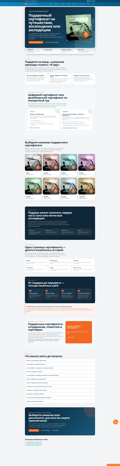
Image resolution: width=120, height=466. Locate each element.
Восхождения (62, 3)
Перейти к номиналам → (35, 127)
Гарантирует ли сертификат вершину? (35, 393)
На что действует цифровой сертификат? (36, 364)
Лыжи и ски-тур (82, 3)
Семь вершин (29, 267)
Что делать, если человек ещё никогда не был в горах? (39, 386)
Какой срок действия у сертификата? (35, 401)
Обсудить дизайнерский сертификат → (70, 127)
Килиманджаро (53, 260)
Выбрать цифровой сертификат (35, 42)
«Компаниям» (31, 341)
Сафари (51, 267)
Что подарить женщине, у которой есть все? (34, 441)
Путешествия (74, 3)
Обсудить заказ (71, 337)
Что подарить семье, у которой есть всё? (33, 445)
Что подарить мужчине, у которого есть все (34, 442)
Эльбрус (28, 260)
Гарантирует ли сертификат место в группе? (37, 390)
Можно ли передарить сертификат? (35, 371)
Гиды (51, 3)
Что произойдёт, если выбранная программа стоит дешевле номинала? (43, 375)
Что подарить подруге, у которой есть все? (34, 444)
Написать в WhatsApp (45, 430)
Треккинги (68, 3)
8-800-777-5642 (55, 430)
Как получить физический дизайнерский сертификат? (39, 397)
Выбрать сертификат (34, 430)
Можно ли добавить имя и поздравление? (36, 379)
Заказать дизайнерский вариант (52, 42)
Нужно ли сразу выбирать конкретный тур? (36, 360)
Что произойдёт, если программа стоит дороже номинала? (40, 368)
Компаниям (56, 3)
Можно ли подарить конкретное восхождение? (37, 382)
